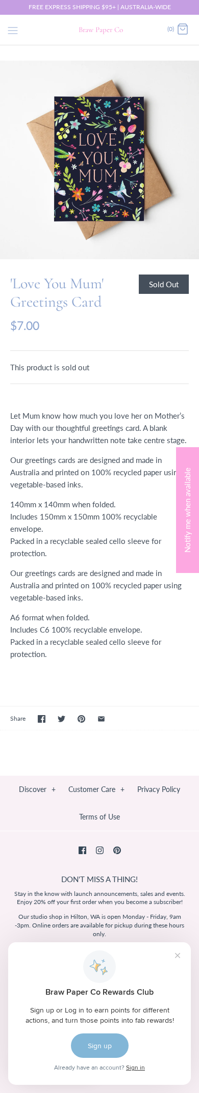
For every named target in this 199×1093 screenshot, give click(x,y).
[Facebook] (82, 850)
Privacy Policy (158, 789)
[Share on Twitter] (61, 719)
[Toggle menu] (13, 29)
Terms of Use (99, 816)
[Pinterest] (117, 850)
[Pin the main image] (81, 719)
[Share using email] (101, 719)
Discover (37, 789)
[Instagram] (100, 850)
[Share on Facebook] (41, 719)
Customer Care (96, 789)
